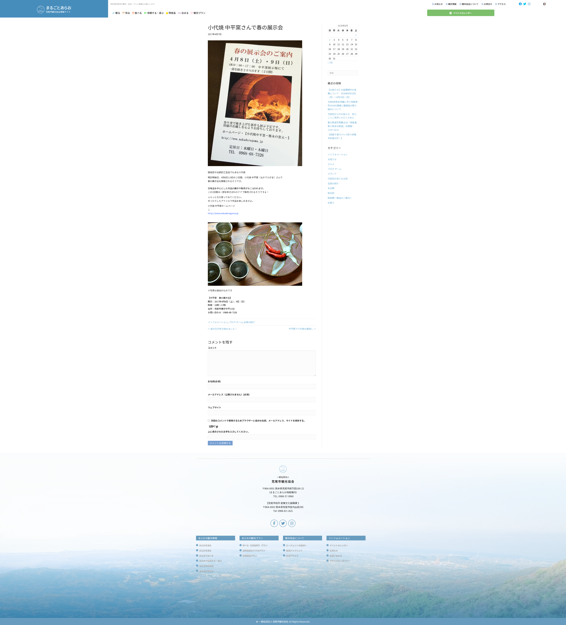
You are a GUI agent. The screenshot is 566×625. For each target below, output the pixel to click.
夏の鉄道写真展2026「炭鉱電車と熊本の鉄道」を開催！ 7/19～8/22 (342, 126)
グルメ (331, 164)
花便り (331, 202)
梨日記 (331, 193)
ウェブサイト (214, 407)
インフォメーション (218, 322)
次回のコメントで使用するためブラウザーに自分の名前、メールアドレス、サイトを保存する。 (258, 420)
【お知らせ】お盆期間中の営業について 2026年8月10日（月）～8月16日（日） (342, 93)
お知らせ (332, 159)
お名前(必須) (214, 381)
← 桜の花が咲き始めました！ (222, 328)
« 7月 (330, 62)
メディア (332, 173)
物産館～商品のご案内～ (340, 197)
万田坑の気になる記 (338, 178)
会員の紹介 (249, 322)
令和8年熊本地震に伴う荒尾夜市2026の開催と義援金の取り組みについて (343, 105)
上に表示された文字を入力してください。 (229, 431)
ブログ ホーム (235, 322)
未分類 (331, 188)
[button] (520, 4)
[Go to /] (283, 489)
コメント (212, 347)
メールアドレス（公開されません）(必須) (229, 394)
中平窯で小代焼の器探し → (302, 328)
